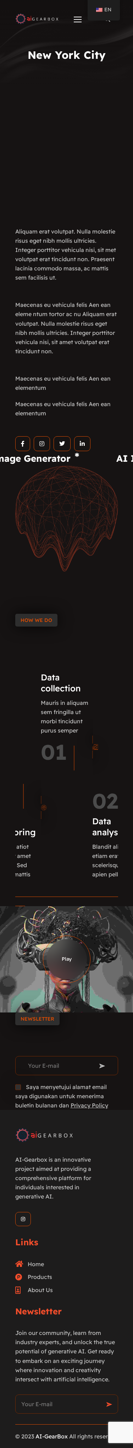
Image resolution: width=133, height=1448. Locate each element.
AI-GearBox (51, 1436)
